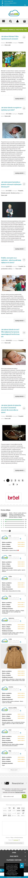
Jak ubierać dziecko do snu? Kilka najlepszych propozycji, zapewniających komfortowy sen (10, 333)
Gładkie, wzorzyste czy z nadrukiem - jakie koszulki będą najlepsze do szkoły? (11, 260)
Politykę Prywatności (20, 792)
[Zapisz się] (24, 796)
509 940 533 (7, 5)
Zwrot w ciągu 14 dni (8, 1)
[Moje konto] (17, 21)
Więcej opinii (14, 769)
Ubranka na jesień (5, 193)
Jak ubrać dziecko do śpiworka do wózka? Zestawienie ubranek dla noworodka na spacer (11, 408)
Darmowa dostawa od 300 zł (10, 3)
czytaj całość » (19, 98)
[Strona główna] (14, 11)
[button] (3, 21)
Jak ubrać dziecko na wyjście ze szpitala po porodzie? (11, 109)
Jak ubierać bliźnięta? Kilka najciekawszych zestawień (9, 38)
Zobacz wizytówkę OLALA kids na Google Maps (14, 843)
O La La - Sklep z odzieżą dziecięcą (14, 837)
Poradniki (20, 42)
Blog (25, 5)
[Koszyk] (24, 21)
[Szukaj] (10, 21)
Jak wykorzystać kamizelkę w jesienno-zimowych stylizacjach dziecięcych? (11, 184)
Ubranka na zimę (15, 193)
